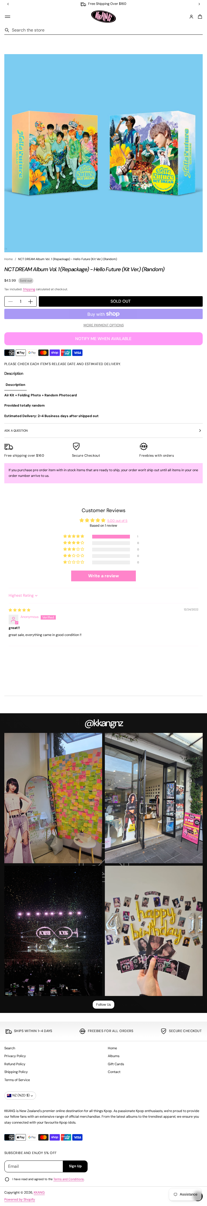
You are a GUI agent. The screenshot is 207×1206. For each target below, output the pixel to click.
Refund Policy (14, 1064)
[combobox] (103, 30)
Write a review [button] (103, 576)
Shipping (29, 289)
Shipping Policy (16, 1072)
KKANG (39, 1192)
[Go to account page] (191, 16)
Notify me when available (103, 338)
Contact (114, 1072)
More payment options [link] (104, 325)
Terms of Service (17, 1080)
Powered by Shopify (19, 1199)
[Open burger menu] (7, 16)
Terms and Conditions (68, 1179)
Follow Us (103, 1004)
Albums (113, 1056)
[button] (199, 16)
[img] (19, 610)
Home (8, 259)
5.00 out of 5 (117, 521)
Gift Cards (116, 1064)
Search (9, 1048)
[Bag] (199, 16)
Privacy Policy (15, 1056)
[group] (15, 385)
